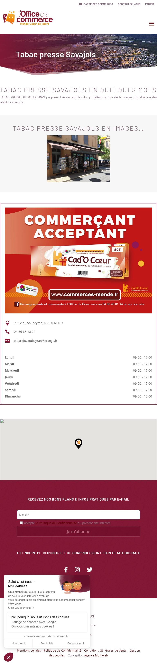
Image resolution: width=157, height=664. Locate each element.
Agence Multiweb (96, 655)
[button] (8, 657)
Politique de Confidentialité (62, 650)
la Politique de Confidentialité (56, 523)
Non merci (18, 643)
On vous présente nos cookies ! (32, 626)
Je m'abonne (78, 531)
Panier (149, 4)
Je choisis (47, 643)
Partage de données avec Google (33, 622)
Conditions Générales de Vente (105, 650)
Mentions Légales (29, 650)
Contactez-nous (129, 4)
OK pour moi (75, 643)
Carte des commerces (98, 4)
